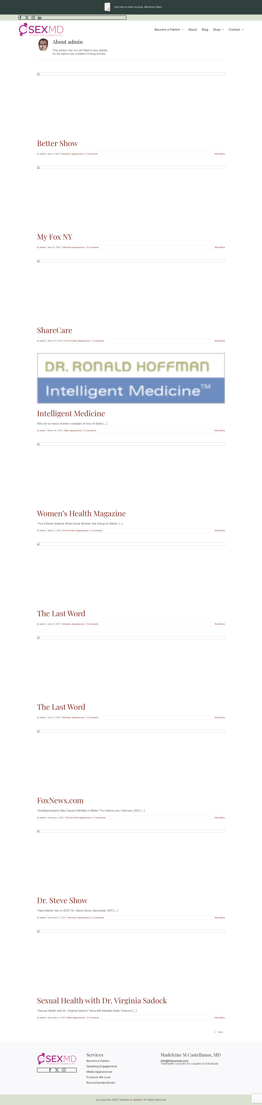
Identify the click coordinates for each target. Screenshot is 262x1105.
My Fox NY (54, 236)
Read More (220, 154)
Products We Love (98, 1077)
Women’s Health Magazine (81, 513)
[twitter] (27, 17)
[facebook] (20, 17)
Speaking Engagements (101, 1066)
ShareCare (54, 330)
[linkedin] (39, 17)
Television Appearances (72, 154)
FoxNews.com (60, 800)
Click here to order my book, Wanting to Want (138, 7)
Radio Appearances (73, 430)
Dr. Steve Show (62, 900)
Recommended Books (100, 1082)
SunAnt (138, 1099)
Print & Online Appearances (77, 341)
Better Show (57, 143)
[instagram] (33, 17)
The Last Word (61, 613)
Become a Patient (97, 1060)
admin (43, 154)
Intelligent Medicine (71, 413)
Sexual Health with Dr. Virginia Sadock (102, 1000)
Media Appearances (99, 1071)
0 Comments (92, 154)
